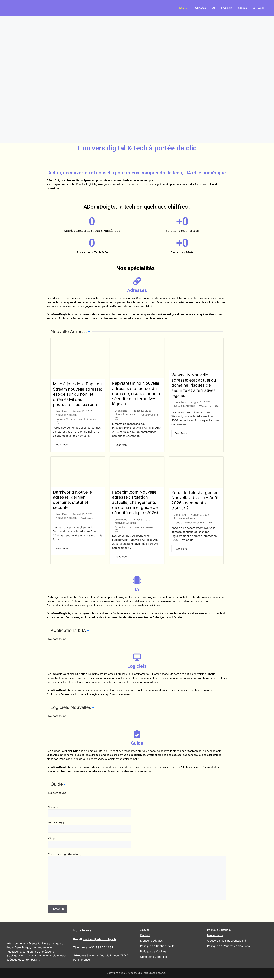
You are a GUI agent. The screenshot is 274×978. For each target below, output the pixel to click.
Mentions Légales (151, 940)
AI (213, 8)
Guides (242, 8)
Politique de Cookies (153, 951)
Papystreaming (149, 414)
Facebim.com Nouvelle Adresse (134, 527)
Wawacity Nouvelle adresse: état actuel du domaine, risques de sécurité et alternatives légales (193, 385)
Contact (145, 935)
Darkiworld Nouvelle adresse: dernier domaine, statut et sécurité (72, 500)
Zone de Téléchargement (189, 522)
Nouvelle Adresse (66, 414)
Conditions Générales (154, 956)
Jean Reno (62, 411)
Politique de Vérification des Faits (228, 946)
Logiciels (226, 8)
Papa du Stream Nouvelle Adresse (76, 419)
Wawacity (205, 406)
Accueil (183, 8)
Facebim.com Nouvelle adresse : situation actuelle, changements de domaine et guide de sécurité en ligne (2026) (135, 502)
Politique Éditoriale (219, 929)
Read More (62, 444)
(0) (57, 422)
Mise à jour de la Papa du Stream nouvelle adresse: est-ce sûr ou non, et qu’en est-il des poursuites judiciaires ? (77, 394)
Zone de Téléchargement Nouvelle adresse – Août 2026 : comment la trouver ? (195, 500)
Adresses (200, 8)
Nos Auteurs (215, 935)
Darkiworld (87, 518)
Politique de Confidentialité (157, 946)
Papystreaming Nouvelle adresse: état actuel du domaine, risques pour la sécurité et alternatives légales (136, 393)
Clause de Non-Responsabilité (226, 940)
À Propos (258, 8)
